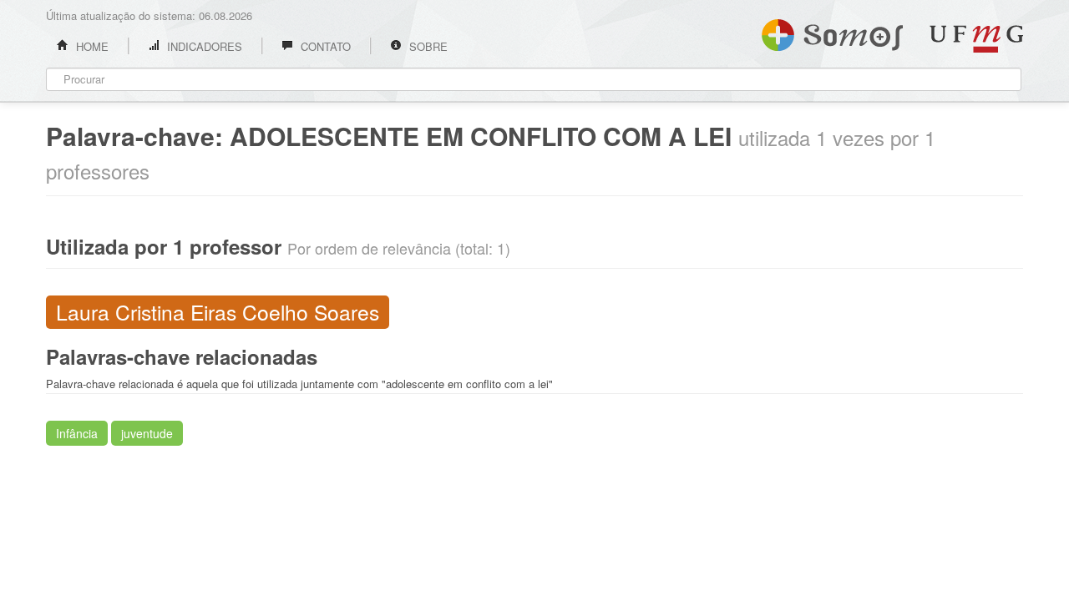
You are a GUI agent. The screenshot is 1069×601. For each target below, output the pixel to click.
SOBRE (427, 46)
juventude (147, 433)
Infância (77, 433)
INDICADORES (203, 46)
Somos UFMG (832, 31)
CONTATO (324, 46)
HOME (91, 46)
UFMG (976, 39)
